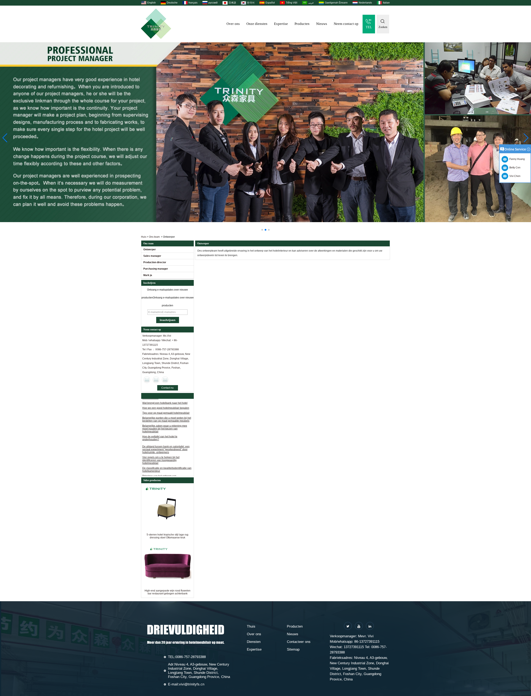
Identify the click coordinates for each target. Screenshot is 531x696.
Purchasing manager (155, 268)
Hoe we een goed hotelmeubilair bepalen (165, 474)
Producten (302, 24)
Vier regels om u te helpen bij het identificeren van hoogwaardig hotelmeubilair (160, 446)
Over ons (233, 24)
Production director (154, 262)
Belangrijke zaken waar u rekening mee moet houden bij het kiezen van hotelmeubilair (164, 414)
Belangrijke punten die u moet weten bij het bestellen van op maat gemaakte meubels (166, 405)
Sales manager (152, 255)
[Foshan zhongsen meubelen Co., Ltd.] (156, 38)
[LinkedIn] (370, 626)
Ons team (154, 236)
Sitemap (293, 649)
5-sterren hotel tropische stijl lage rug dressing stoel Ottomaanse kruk (167, 536)
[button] (262, 230)
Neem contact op (346, 24)
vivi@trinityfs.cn (191, 684)
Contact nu (167, 387)
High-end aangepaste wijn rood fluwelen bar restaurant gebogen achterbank (167, 592)
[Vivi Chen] (147, 379)
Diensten (254, 642)
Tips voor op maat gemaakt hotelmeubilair (166, 399)
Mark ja (147, 275)
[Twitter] (348, 626)
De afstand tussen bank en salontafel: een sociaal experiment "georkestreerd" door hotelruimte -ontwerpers (166, 435)
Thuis (251, 626)
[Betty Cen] (156, 379)
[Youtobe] (359, 626)
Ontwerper (149, 249)
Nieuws (321, 24)
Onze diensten (256, 24)
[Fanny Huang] (165, 379)
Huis (143, 236)
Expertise (281, 24)
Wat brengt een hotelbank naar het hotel (165, 469)
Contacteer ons (299, 642)
